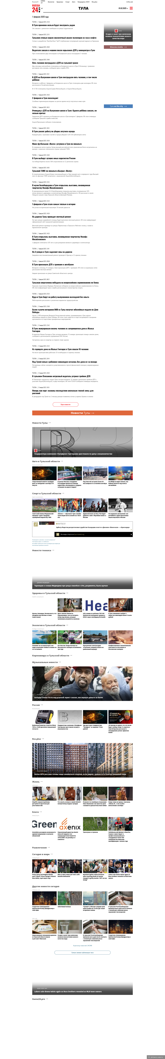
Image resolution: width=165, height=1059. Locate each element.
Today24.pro (35, 858)
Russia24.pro (36, 708)
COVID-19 (43, 2)
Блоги (35, 812)
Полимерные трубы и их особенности (40, 541)
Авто (73, 2)
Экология (51, 2)
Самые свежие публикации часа (83, 953)
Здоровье (60, 2)
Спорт (67, 2)
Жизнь (36, 781)
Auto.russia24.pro (37, 465)
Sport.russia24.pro (37, 497)
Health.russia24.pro (38, 597)
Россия (36, 705)
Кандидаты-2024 (83, 2)
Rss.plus (94, 2)
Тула (34, 22)
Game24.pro (38, 999)
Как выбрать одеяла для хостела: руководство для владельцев (46, 543)
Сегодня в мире (41, 854)
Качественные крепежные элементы (40, 545)
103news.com (36, 890)
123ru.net (129, 2)
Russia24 (35, 2)
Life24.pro (35, 785)
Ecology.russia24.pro (38, 629)
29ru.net (34, 918)
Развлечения (39, 847)
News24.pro (35, 815)
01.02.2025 (122, 8)
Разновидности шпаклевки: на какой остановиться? (43, 539)
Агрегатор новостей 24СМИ (82, 946)
